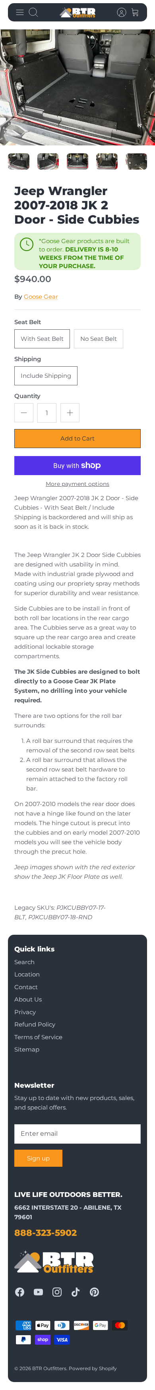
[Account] (117, 12)
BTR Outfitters (49, 1368)
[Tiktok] (75, 1292)
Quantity (27, 396)
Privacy (25, 1012)
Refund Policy (34, 1024)
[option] (77, 87)
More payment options (77, 484)
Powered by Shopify (93, 1368)
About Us (28, 999)
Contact (26, 987)
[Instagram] (57, 1292)
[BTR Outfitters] (77, 12)
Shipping (27, 359)
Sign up (38, 1158)
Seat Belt (27, 322)
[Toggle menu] (20, 12)
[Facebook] (19, 1292)
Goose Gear (41, 296)
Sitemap (26, 1049)
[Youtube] (38, 1292)
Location (27, 974)
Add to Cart (77, 438)
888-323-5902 (45, 1233)
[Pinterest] (94, 1292)
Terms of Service (38, 1037)
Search (24, 962)
